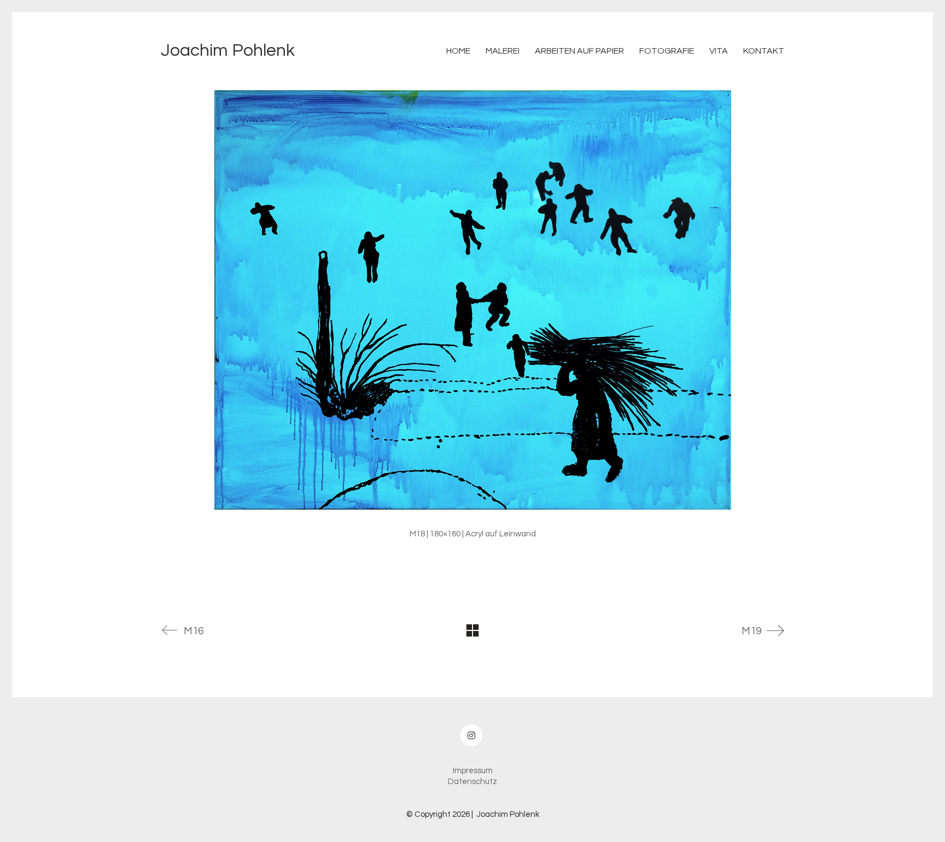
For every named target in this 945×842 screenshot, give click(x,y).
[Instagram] (471, 735)
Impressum (473, 771)
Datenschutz (472, 781)
